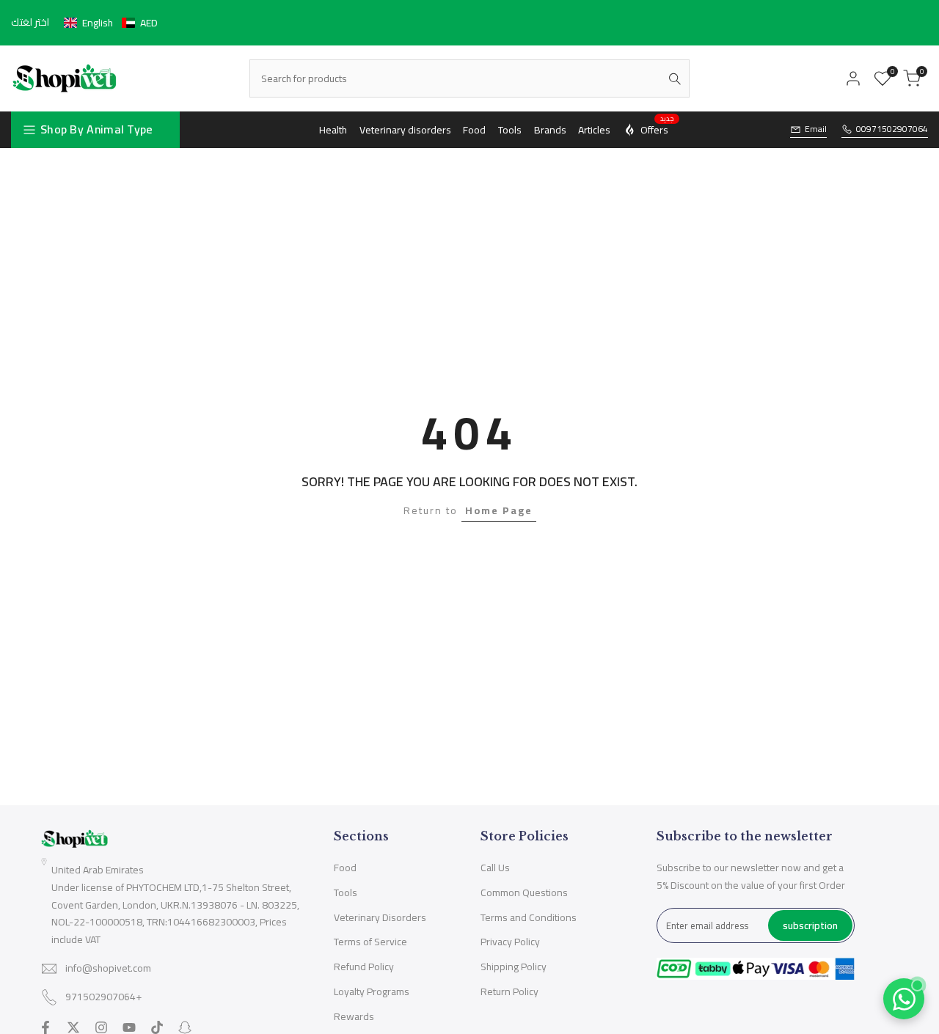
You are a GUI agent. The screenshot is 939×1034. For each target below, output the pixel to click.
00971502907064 (892, 129)
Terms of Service (370, 941)
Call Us (495, 867)
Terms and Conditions (529, 917)
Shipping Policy (514, 966)
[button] (110, 22)
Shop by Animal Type (96, 129)
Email (816, 129)
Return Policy (509, 991)
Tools (345, 892)
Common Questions (524, 892)
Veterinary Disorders (380, 917)
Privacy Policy (510, 941)
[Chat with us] (903, 998)
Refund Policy (364, 966)
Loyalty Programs (371, 991)
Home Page (499, 510)
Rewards (354, 1016)
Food (345, 867)
